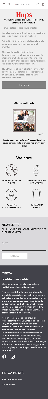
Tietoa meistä (8, 384)
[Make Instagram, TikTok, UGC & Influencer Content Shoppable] (41, 134)
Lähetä (14, 256)
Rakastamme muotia (12, 379)
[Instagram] (12, 357)
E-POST (5, 243)
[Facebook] (4, 357)
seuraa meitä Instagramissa (16, 142)
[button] (24, 120)
